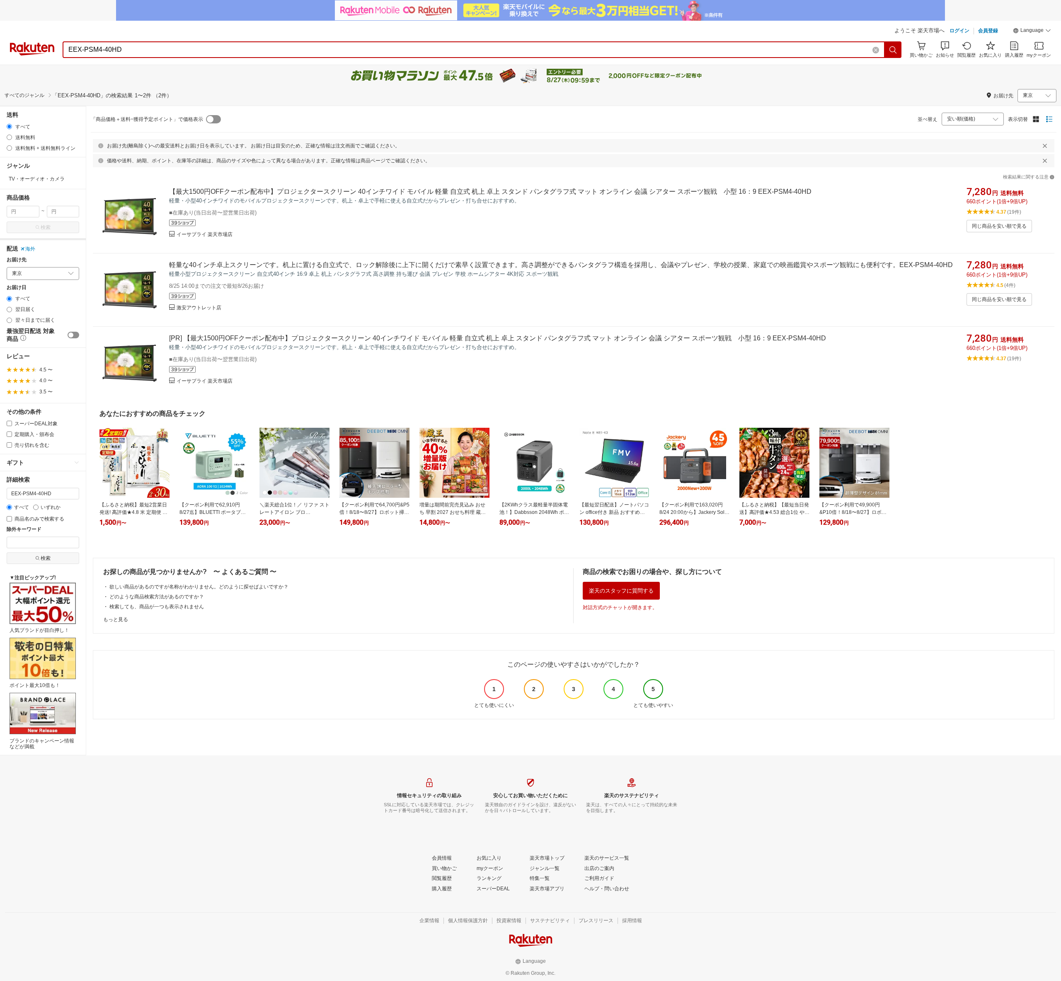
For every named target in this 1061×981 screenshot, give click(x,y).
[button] (1032, 31)
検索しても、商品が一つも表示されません (156, 607)
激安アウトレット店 (199, 308)
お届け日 (17, 287)
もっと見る (115, 619)
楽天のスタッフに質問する (621, 591)
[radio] (9, 126)
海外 (30, 249)
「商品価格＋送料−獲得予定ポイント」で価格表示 (147, 119)
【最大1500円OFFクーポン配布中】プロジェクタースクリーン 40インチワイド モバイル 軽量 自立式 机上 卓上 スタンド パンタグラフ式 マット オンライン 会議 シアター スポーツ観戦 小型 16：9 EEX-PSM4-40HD (490, 191)
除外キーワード (24, 529)
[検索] (893, 49)
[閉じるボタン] (1045, 145)
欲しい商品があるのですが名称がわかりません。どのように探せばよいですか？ (198, 587)
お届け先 (17, 260)
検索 (46, 227)
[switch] (73, 335)
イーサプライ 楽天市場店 (205, 234)
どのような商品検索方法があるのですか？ (156, 597)
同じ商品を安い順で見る (999, 226)
